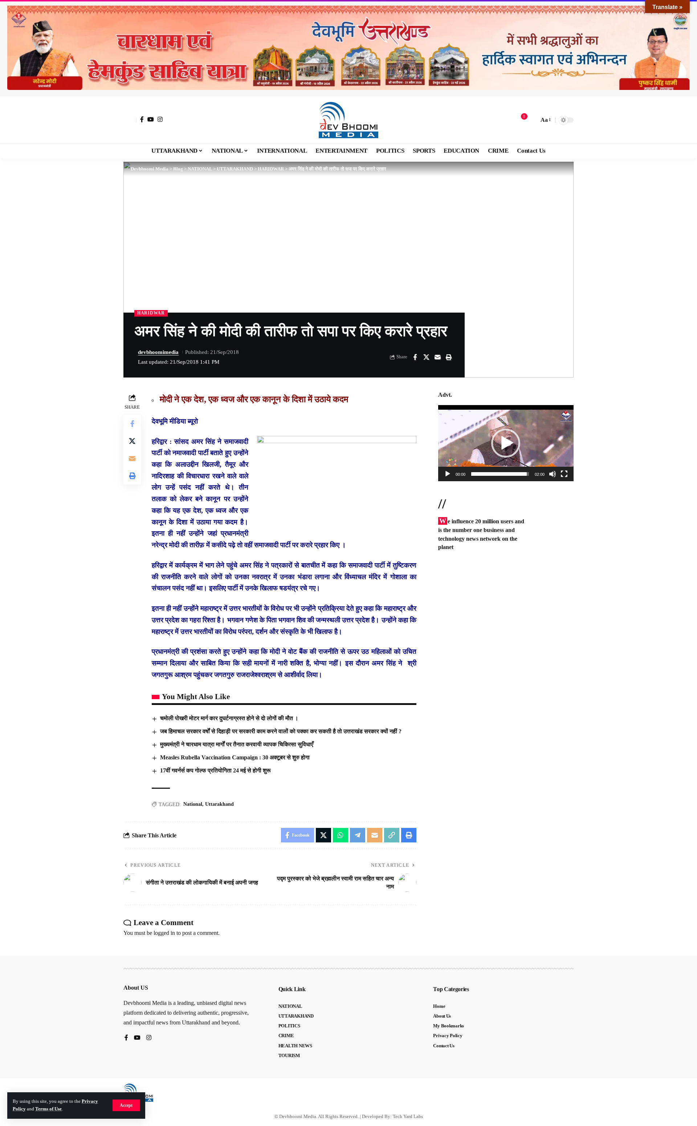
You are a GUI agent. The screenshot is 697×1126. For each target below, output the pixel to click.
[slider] (500, 474)
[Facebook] (142, 119)
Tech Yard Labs (408, 1116)
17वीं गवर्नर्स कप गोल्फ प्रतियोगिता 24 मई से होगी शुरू (215, 770)
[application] (506, 443)
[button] (126, 1105)
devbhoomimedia (158, 352)
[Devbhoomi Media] (348, 120)
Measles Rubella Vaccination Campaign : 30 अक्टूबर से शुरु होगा (235, 757)
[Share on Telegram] (357, 835)
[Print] (449, 357)
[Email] (437, 357)
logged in (164, 933)
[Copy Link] (391, 835)
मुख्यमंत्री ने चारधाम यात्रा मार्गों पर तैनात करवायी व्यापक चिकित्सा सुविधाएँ (236, 744)
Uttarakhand (219, 804)
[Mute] (552, 474)
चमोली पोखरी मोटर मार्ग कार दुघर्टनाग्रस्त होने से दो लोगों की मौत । (229, 718)
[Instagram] (160, 119)
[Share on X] (426, 357)
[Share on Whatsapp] (340, 835)
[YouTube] (151, 119)
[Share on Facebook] (415, 357)
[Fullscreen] (564, 474)
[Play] (447, 474)
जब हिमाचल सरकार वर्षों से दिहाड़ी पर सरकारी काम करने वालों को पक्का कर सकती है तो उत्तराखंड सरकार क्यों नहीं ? (281, 731)
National (192, 804)
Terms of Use (48, 1108)
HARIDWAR (151, 313)
